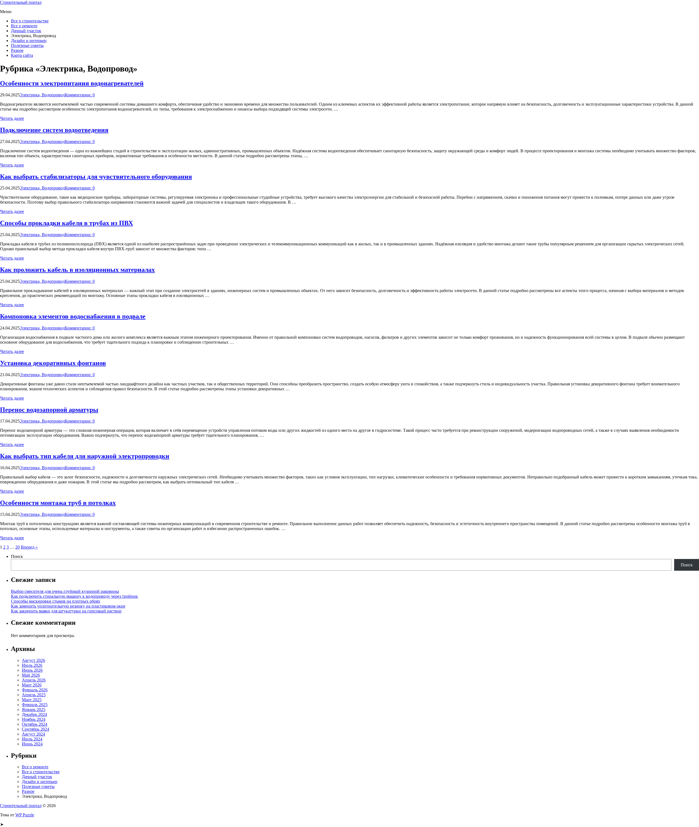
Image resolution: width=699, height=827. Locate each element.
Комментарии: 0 (80, 95)
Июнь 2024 (32, 744)
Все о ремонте (24, 25)
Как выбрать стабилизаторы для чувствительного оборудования (96, 176)
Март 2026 (32, 685)
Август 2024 (33, 734)
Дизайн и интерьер (28, 40)
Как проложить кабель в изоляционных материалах (77, 269)
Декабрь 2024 (34, 714)
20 (17, 547)
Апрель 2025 (34, 694)
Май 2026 (31, 675)
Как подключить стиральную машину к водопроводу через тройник (74, 596)
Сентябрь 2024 (35, 729)
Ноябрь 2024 (33, 719)
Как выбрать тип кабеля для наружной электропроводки (84, 456)
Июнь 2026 (32, 670)
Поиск (17, 556)
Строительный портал (21, 2)
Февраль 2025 (35, 704)
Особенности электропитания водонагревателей (72, 83)
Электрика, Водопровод (42, 95)
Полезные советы (27, 45)
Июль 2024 (32, 739)
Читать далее (12, 118)
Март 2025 (32, 699)
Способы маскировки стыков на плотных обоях (55, 601)
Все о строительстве (30, 21)
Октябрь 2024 (34, 724)
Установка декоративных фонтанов (53, 363)
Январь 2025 (33, 709)
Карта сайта (22, 55)
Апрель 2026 (34, 680)
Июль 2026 (32, 665)
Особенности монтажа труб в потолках (58, 502)
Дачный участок (26, 30)
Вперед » (29, 547)
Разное (17, 50)
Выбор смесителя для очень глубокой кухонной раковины (65, 591)
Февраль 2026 (35, 690)
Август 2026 (33, 660)
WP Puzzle (24, 815)
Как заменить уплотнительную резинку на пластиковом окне (68, 606)
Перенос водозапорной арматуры (49, 409)
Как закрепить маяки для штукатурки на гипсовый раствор (66, 611)
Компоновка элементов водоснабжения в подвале (73, 316)
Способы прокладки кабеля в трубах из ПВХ (66, 223)
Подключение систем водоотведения (54, 129)
